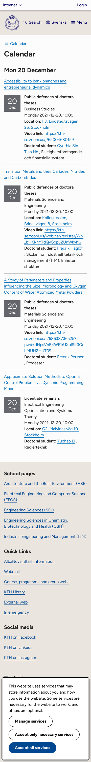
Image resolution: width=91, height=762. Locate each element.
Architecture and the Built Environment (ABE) (45, 483)
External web (16, 602)
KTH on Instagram (20, 657)
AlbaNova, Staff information (29, 561)
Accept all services (32, 747)
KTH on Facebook (20, 637)
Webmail (12, 571)
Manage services (30, 721)
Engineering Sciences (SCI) (29, 510)
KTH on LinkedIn (19, 647)
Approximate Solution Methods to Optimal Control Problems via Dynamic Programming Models (43, 382)
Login (82, 5)
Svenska (59, 22)
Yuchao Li (66, 441)
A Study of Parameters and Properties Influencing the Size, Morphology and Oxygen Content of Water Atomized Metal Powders (45, 286)
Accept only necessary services (44, 734)
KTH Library (14, 592)
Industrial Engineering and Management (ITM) (45, 536)
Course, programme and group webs (36, 581)
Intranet (10, 5)
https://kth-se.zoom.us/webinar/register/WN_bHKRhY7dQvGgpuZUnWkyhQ (53, 236)
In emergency (16, 612)
